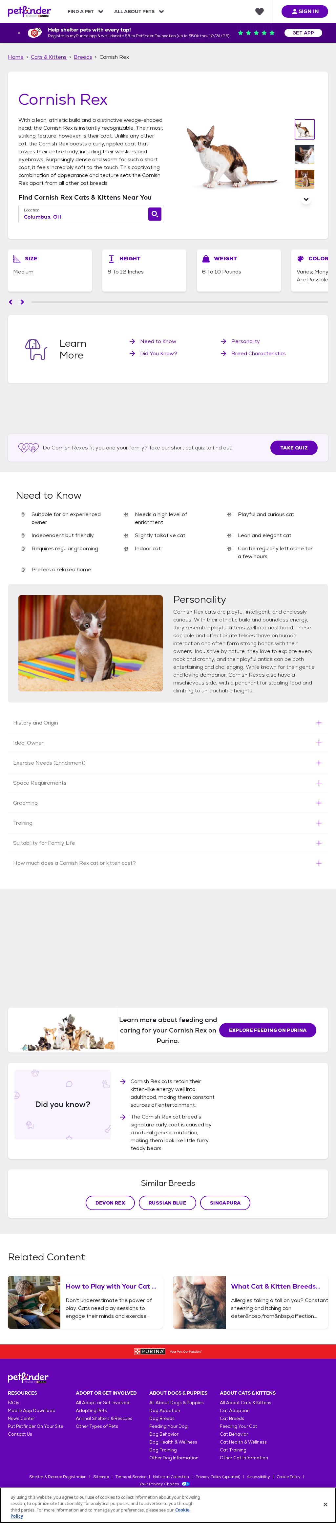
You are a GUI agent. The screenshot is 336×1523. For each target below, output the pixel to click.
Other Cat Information (244, 1458)
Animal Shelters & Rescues (104, 1418)
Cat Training (233, 1450)
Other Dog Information (174, 1458)
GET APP (303, 33)
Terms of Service (131, 1476)
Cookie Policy (289, 1476)
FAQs (13, 1402)
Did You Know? (158, 353)
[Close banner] (19, 33)
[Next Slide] (306, 199)
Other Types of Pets (97, 1426)
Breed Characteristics (258, 353)
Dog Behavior (163, 1434)
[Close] (325, 1504)
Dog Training (163, 1450)
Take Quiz (294, 448)
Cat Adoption (235, 1410)
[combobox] (91, 217)
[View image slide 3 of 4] (305, 179)
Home (16, 57)
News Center (21, 1418)
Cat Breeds (232, 1418)
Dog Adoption (164, 1410)
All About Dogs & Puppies (176, 1402)
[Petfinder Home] (29, 11)
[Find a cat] (154, 214)
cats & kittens (49, 57)
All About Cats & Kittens (245, 1402)
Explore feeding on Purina (268, 1030)
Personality (245, 341)
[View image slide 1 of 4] (305, 129)
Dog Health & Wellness (173, 1442)
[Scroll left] (10, 302)
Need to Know (158, 341)
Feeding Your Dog (168, 1426)
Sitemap (101, 1476)
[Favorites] (259, 11)
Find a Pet (81, 11)
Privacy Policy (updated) (218, 1476)
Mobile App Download (31, 1410)
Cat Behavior (234, 1434)
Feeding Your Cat (238, 1426)
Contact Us (20, 1434)
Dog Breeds (162, 1418)
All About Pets (134, 11)
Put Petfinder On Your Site (35, 1426)
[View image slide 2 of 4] (305, 154)
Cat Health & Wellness (243, 1442)
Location (32, 210)
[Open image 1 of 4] (230, 155)
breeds (83, 57)
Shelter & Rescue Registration (58, 1476)
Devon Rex (110, 1203)
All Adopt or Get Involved (102, 1402)
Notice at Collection (171, 1476)
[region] (168, 1505)
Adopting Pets (91, 1410)
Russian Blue (167, 1203)
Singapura (225, 1203)
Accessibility (258, 1476)
